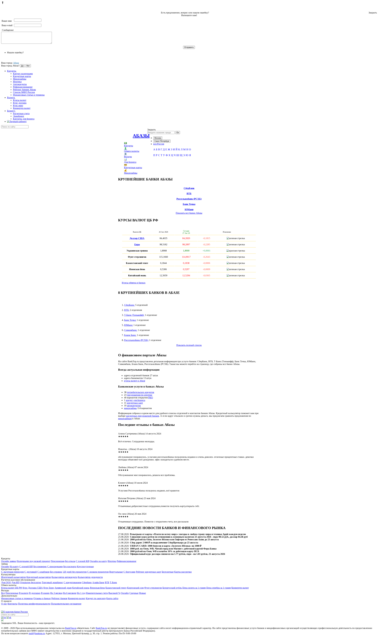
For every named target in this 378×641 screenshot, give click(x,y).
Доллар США (137, 238)
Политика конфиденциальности (34, 603)
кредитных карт (135, 403)
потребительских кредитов (140, 392)
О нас (4, 603)
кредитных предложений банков (142, 416)
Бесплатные (168, 572)
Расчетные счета (21, 113)
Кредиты (12, 71)
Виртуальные (116, 572)
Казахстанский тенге (116, 588)
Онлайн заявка (8, 561)
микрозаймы (130, 408)
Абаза (16, 63)
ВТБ (189, 193)
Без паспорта (69, 566)
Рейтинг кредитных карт (148, 572)
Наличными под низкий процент (33, 561)
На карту (14, 566)
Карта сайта (112, 598)
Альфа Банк (98, 582)
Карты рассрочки (183, 572)
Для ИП (15, 582)
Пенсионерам (58, 561)
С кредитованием (72, 582)
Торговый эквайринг (52, 582)
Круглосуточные (85, 566)
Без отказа (70, 561)
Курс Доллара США (33, 588)
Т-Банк (113, 582)
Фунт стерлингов (153, 588)
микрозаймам (125, 418)
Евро (137, 244)
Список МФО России (24, 92)
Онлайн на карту (98, 561)
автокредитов (134, 405)
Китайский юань (80, 588)
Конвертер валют (21, 108)
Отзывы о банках (42, 598)
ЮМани (189, 209)
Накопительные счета (97, 593)
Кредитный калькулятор (38, 577)
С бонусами (129, 572)
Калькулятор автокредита (64, 577)
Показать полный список (189, 345)
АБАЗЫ (141, 135)
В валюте (23, 593)
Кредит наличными (23, 73)
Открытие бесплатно (30, 582)
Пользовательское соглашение (66, 603)
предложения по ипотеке (139, 395)
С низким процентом (98, 572)
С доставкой (30, 572)
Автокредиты (20, 84)
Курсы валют (19, 100)
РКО (150, 397)
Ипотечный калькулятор (13, 577)
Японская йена (97, 588)
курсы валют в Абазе (134, 380)
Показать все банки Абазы (189, 213)
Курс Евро (48, 588)
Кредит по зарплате (96, 598)
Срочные (134, 593)
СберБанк (189, 188)
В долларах (34, 593)
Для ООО (6, 582)
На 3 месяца (56, 593)
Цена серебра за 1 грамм (218, 588)
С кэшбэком (43, 572)
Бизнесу (11, 111)
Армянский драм (63, 588)
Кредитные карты (22, 76)
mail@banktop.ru (37, 633)
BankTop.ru (70, 628)
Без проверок (40, 566)
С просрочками (55, 566)
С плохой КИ (82, 561)
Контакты (12, 603)
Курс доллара (19, 103)
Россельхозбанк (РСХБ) (189, 199)
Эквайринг (18, 116)
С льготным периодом (12, 572)
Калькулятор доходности (90, 577)
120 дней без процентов (75, 572)
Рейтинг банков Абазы (24, 89)
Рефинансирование (22, 87)
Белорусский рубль (172, 588)
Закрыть (373, 12)
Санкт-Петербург (161, 141)
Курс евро (18, 105)
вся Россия (158, 144)
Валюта (11, 97)
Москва (157, 138)
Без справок (56, 572)
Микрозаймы (19, 79)
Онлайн (5, 566)
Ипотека (17, 81)
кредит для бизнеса (135, 400)
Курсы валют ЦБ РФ (11, 588)
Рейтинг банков (59, 598)
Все (3, 593)
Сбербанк (87, 582)
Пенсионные (11, 593)
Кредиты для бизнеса (23, 119)
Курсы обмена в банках (133, 282)
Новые (142, 593)
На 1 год (81, 593)
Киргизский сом (135, 588)
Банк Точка (189, 204)
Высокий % (114, 593)
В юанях (45, 593)
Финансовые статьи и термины (29, 95)
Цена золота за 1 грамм (194, 588)
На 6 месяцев (69, 593)
